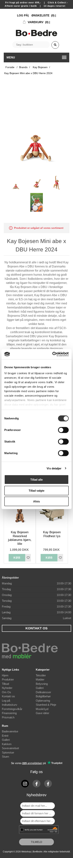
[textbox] (31, 44)
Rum (5, 725)
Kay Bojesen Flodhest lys (52, 534)
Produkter (8, 679)
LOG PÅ (22, 15)
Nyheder (7, 687)
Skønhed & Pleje (46, 704)
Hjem (5, 675)
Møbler (40, 679)
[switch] (63, 430)
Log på (6, 700)
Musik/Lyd (42, 709)
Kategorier (43, 669)
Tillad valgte (36, 490)
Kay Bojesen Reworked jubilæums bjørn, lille (19, 537)
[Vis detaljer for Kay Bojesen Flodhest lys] (52, 514)
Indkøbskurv (9, 704)
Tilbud (5, 683)
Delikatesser (43, 692)
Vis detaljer (54, 468)
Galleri (40, 687)
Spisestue (8, 752)
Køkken (6, 744)
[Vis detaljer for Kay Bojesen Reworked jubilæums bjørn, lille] (20, 514)
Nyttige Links (10, 669)
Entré (5, 735)
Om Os (6, 692)
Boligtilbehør (43, 696)
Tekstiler (41, 675)
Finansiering (9, 713)
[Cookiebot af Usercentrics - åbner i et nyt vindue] (52, 354)
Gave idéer (42, 713)
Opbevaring (43, 700)
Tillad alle (36, 479)
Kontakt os (8, 696)
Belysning (42, 683)
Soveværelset (10, 748)
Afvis (36, 501)
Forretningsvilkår (12, 709)
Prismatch (8, 717)
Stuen (5, 756)
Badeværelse (10, 731)
